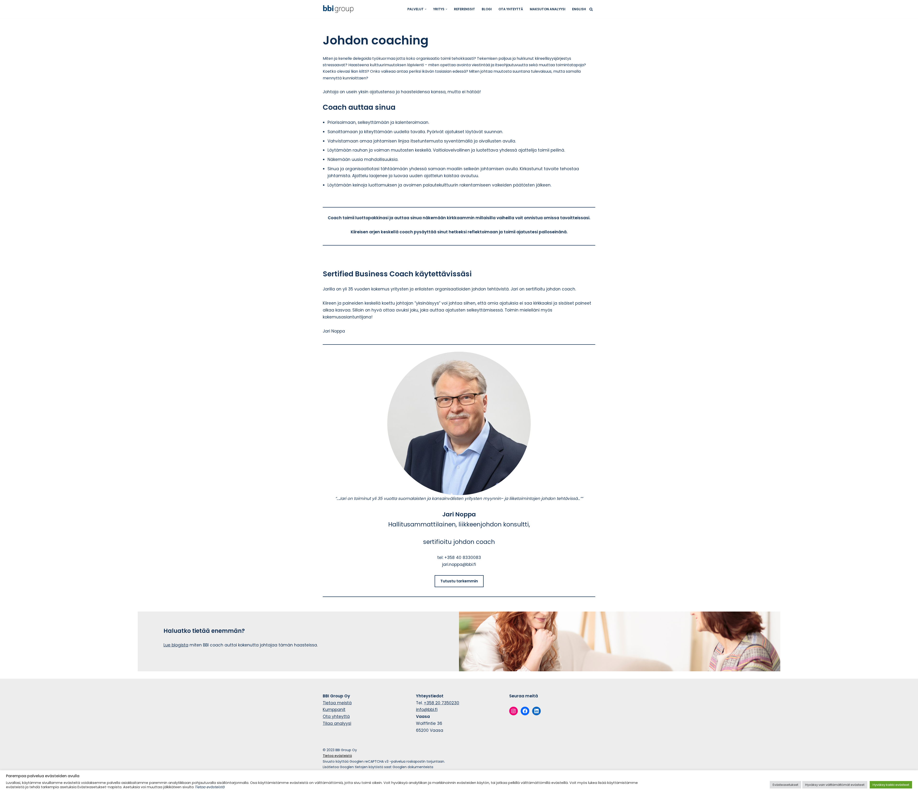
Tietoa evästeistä (337, 755)
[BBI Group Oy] (339, 9)
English (579, 9)
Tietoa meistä (337, 703)
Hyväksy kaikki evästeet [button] (891, 784)
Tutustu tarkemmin (459, 581)
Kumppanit (334, 709)
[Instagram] (513, 711)
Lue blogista (176, 645)
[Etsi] (591, 9)
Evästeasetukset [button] (785, 784)
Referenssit (464, 9)
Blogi (487, 9)
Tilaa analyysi (337, 723)
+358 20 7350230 (441, 703)
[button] (425, 9)
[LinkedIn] (536, 711)
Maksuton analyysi (547, 9)
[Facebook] (525, 711)
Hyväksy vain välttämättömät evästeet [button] (834, 784)
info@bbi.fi (426, 709)
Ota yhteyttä (510, 9)
